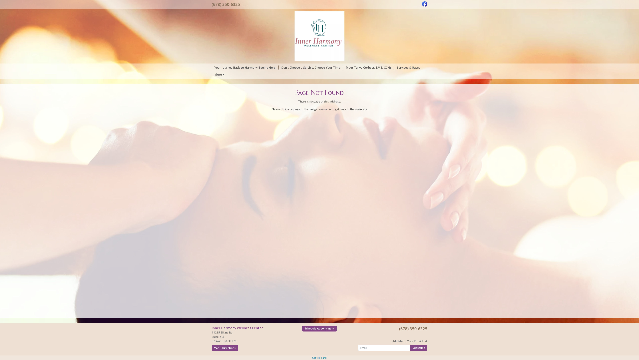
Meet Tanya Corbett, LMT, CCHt (368, 68)
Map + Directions (225, 348)
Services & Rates (408, 68)
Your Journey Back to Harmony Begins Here (245, 68)
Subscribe (419, 348)
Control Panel (319, 357)
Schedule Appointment (319, 328)
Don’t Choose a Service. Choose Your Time (310, 68)
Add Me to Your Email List (409, 341)
